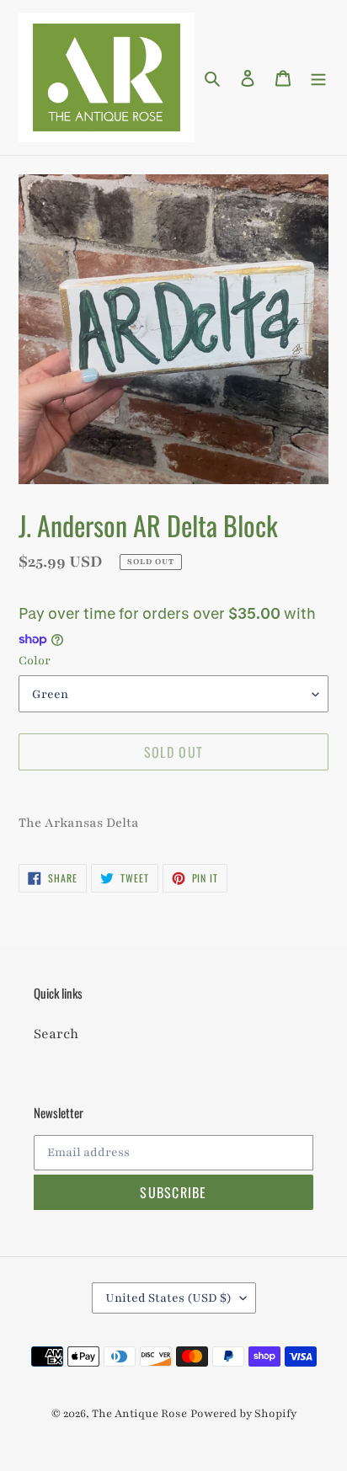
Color (35, 661)
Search (56, 1034)
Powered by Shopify (243, 1413)
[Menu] (318, 77)
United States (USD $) (168, 1298)
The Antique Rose (139, 1413)
